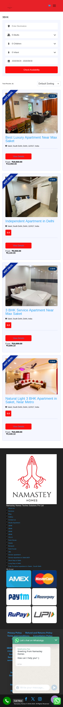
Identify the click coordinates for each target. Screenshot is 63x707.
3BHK (10, 531)
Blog (9, 514)
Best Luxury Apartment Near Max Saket (31, 139)
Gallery (10, 517)
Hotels (10, 543)
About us (11, 508)
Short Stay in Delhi (14, 560)
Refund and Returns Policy (38, 633)
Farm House (12, 540)
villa (9, 552)
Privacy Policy (15, 633)
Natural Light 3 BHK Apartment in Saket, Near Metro (31, 400)
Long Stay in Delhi (14, 563)
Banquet (11, 546)
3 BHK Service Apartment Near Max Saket (29, 311)
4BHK (10, 534)
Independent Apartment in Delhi (29, 221)
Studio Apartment (14, 522)
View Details (18, 156)
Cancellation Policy (42, 636)
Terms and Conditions (18, 636)
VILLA (10, 537)
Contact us (12, 520)
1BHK (10, 525)
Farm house (12, 549)
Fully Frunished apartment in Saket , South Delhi (24, 566)
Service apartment (14, 554)
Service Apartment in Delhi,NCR (19, 557)
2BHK (10, 528)
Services (11, 511)
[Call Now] (7, 701)
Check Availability (32, 70)
